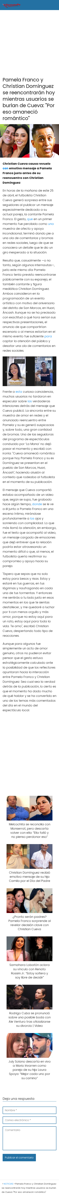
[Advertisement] (29, 43)
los (32, 518)
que (30, 219)
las (30, 401)
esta (19, 392)
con (5, 168)
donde (37, 504)
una (51, 224)
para (48, 336)
